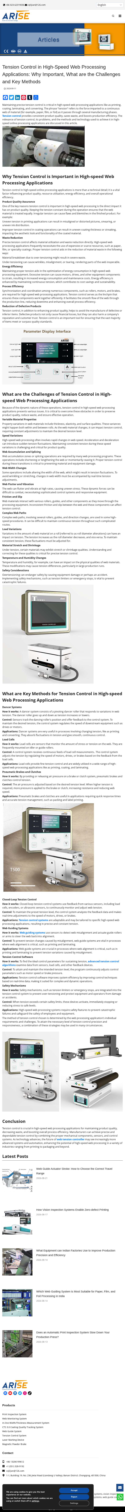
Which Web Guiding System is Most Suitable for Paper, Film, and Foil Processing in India (75, 1294)
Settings (74, 1503)
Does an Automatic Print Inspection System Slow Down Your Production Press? (73, 1335)
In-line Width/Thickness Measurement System (25, 1422)
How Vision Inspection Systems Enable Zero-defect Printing (72, 1209)
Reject (74, 1496)
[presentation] (17, 1180)
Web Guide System (11, 1431)
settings (35, 1501)
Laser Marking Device (13, 1439)
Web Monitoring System (14, 1418)
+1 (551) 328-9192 (15, 1466)
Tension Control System (14, 1435)
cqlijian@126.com (15, 1470)
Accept (74, 1490)
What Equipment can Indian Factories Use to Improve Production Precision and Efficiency (75, 1253)
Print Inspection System (14, 1414)
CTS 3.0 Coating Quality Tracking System (22, 1427)
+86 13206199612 (15, 1461)
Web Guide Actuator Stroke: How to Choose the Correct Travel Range (74, 1171)
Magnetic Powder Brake (14, 1444)
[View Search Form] (113, 15)
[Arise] (16, 16)
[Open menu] (120, 16)
